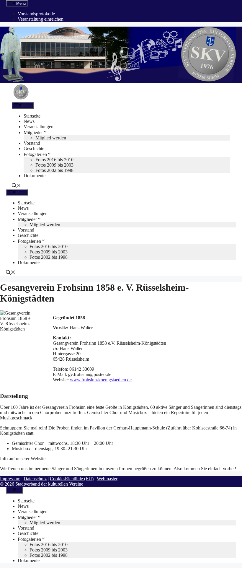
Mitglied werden (50, 137)
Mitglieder (33, 132)
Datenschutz (35, 478)
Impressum (10, 478)
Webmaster (107, 478)
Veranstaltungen (38, 126)
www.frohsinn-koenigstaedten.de (101, 379)
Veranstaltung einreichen (40, 19)
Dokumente (34, 175)
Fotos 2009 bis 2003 (54, 164)
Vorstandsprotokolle (36, 13)
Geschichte (34, 148)
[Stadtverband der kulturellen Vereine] (21, 99)
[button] (16, 186)
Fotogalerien (35, 154)
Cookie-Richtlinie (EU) (72, 478)
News (29, 121)
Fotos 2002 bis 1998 (54, 170)
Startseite (32, 115)
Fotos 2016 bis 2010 (54, 159)
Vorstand (32, 143)
